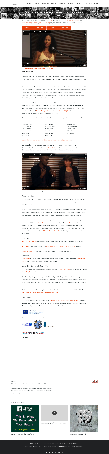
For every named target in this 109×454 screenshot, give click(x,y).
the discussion (73, 223)
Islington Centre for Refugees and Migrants (36, 22)
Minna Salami (28, 388)
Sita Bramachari (25, 390)
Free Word (49, 20)
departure (13, 386)
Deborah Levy (46, 383)
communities (31, 383)
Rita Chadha (25, 246)
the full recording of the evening (47, 223)
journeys (43, 386)
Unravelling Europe (23, 392)
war (28, 392)
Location (64, 27)
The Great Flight (49, 390)
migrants (24, 388)
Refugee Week (39, 388)
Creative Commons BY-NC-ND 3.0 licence (69, 443)
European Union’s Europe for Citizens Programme (64, 300)
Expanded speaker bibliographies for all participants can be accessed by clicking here (46, 140)
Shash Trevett (18, 390)
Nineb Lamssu (34, 388)
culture (42, 383)
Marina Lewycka (19, 388)
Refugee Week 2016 (64, 269)
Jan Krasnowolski (27, 251)
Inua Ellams (32, 386)
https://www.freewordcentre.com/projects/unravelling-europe (40, 292)
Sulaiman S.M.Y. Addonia (29, 241)
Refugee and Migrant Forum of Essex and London (60, 246)
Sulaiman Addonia (40, 390)
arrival (21, 383)
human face (28, 386)
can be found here (69, 191)
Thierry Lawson (13, 392)
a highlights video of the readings (51, 231)
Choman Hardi (25, 383)
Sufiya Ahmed (33, 390)
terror (45, 390)
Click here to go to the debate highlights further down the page (37, 68)
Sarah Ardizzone (49, 388)
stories (29, 390)
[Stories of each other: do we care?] (93, 381)
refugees (44, 388)
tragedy (18, 392)
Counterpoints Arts (73, 20)
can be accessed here (47, 191)
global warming (22, 386)
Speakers (40, 27)
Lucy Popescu (26, 258)
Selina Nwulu (13, 390)
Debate (52, 27)
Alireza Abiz (17, 383)
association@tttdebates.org (77, 446)
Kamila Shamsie (48, 386)
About (27, 27)
